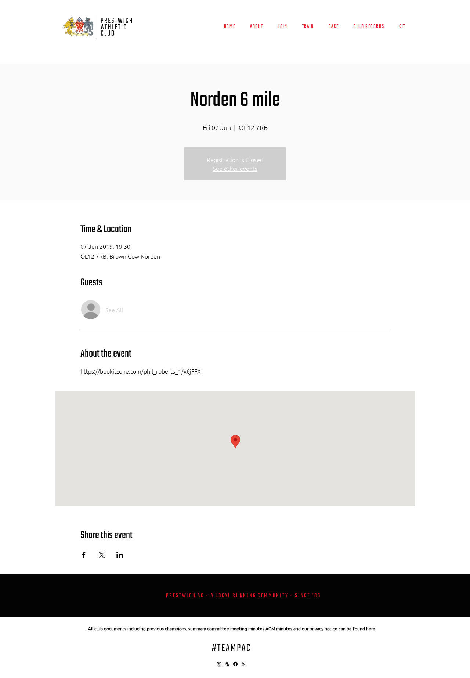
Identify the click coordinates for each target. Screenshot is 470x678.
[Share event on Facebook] (83, 555)
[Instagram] (219, 664)
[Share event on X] (101, 555)
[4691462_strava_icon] (227, 664)
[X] (243, 664)
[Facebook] (235, 664)
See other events (235, 168)
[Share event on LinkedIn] (119, 555)
